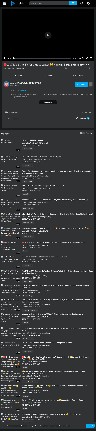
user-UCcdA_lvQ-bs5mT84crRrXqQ (35, 143)
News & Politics (28, 222)
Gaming (25, 322)
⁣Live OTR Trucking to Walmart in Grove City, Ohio (42, 157)
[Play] (5, 58)
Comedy (25, 194)
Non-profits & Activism (30, 310)
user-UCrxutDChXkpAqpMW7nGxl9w (36, 417)
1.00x (79, 58)
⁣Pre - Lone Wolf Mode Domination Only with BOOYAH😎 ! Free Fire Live (51, 414)
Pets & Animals (28, 237)
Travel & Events (20, 90)
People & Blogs (27, 149)
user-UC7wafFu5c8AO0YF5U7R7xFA (26, 83)
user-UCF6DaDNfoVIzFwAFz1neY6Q (35, 362)
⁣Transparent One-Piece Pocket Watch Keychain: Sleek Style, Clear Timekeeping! (55, 200)
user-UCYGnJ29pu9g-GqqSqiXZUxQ (35, 245)
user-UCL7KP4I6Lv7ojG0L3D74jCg (35, 202)
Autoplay (89, 133)
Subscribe (81, 84)
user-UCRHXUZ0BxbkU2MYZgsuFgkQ (36, 217)
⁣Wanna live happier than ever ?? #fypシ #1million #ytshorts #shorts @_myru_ (53, 314)
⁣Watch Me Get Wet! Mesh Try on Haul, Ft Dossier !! (43, 185)
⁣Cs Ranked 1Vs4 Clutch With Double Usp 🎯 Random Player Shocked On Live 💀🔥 (55, 228)
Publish (83, 118)
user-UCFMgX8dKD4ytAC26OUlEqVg (36, 333)
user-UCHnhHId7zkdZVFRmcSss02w (35, 176)
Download (79, 76)
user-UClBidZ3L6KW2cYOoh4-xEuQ (35, 390)
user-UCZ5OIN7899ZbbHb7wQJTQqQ (36, 159)
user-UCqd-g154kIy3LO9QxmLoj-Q (35, 403)
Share (20, 76)
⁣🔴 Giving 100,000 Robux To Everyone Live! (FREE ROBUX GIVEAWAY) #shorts (54, 242)
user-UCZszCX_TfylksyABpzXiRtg (34, 276)
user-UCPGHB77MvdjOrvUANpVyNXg (36, 317)
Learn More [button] (66, 426)
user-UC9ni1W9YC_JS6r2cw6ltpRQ (35, 231)
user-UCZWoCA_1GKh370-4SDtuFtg (36, 304)
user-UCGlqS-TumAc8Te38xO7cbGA (36, 260)
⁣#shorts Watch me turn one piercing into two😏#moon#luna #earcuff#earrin (53, 400)
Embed (49, 76)
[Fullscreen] (91, 58)
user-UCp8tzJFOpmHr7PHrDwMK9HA (36, 188)
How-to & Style (27, 165)
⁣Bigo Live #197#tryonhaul (32, 140)
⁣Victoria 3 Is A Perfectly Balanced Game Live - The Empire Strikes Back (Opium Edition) (57, 214)
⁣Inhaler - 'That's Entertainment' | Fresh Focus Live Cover (45, 257)
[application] (48, 35)
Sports (25, 251)
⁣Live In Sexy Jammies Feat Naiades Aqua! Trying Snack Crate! (47, 343)
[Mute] (87, 58)
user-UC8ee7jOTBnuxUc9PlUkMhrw (35, 376)
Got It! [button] (90, 426)
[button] (90, 3)
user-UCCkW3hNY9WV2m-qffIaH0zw (36, 290)
